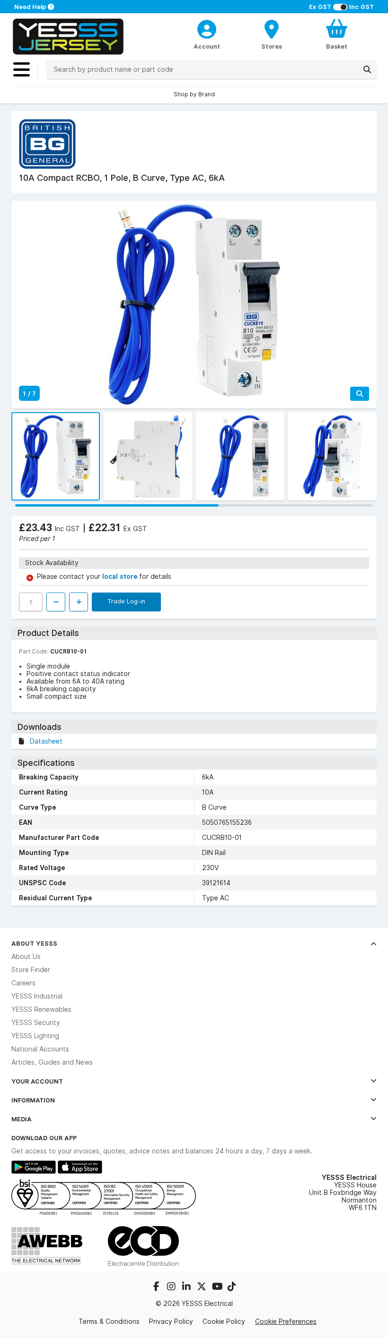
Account (207, 46)
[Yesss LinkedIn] (187, 1287)
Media (21, 1119)
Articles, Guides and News (52, 1062)
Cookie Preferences (286, 1321)
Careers (23, 983)
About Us (26, 956)
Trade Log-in (126, 601)
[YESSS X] (202, 1287)
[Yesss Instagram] (172, 1287)
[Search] (367, 69)
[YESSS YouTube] (217, 1287)
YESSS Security (35, 1022)
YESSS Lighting (35, 1036)
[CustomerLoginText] (206, 28)
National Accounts (40, 1049)
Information (33, 1100)
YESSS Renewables (41, 1009)
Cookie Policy (224, 1321)
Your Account (37, 1081)
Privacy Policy (171, 1321)
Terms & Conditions (109, 1321)
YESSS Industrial (36, 996)
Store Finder (30, 970)
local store (120, 576)
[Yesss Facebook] (157, 1287)
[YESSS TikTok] (231, 1287)
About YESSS (34, 943)
